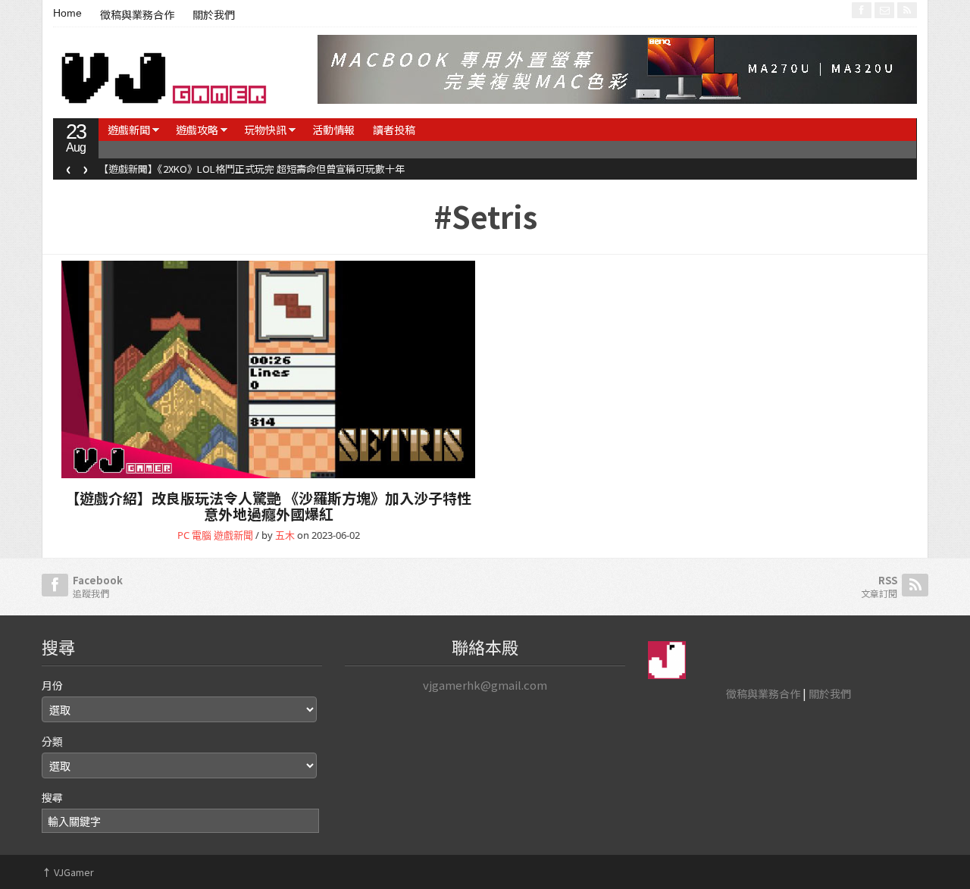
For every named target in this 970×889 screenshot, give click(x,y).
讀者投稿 (394, 129)
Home (67, 13)
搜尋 (52, 797)
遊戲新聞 (129, 129)
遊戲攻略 (197, 129)
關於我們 (213, 15)
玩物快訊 (265, 129)
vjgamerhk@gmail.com (485, 685)
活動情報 (333, 129)
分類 (52, 741)
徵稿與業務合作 (137, 15)
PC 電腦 (194, 535)
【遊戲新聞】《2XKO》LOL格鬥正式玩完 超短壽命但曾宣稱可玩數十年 (252, 168)
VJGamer (68, 872)
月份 (52, 685)
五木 (285, 535)
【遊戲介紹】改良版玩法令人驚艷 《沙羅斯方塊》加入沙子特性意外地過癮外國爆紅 (268, 505)
